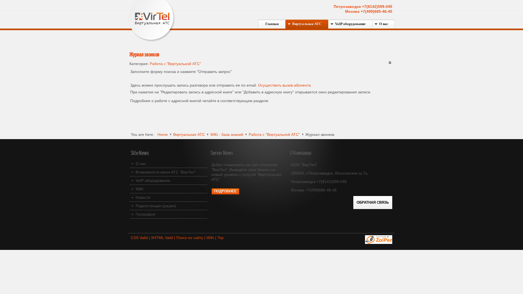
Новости (143, 197)
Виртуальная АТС (189, 134)
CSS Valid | (141, 237)
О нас (141, 163)
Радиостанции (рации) (156, 206)
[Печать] (390, 62)
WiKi (139, 189)
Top (220, 237)
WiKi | (211, 237)
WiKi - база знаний (226, 134)
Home (162, 134)
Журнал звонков (144, 54)
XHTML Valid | (163, 237)
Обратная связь (373, 202)
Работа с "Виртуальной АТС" (175, 64)
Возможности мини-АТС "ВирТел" (166, 172)
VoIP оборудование (153, 180)
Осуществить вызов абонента (284, 85)
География (145, 214)
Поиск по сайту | (191, 237)
